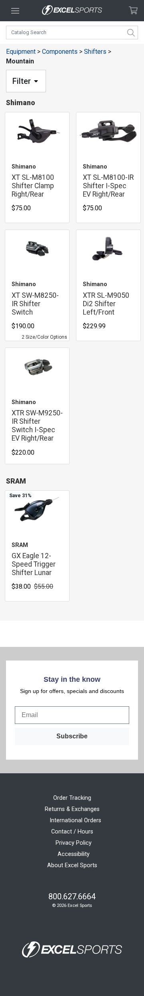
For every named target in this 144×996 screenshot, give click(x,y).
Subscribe (72, 736)
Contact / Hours (72, 831)
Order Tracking (72, 798)
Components (60, 51)
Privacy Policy (74, 842)
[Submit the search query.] (131, 32)
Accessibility (74, 854)
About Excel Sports (72, 865)
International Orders (75, 820)
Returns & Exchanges (72, 809)
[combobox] (72, 32)
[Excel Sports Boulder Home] (72, 10)
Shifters (95, 51)
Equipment (21, 51)
